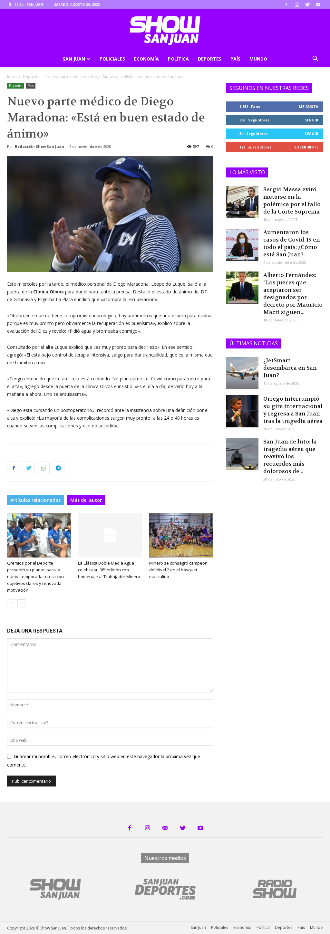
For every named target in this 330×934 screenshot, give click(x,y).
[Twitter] (307, 4)
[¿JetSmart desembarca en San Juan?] (242, 373)
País (235, 59)
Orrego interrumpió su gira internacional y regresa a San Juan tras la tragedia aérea (293, 409)
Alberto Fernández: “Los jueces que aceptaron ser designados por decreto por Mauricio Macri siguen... (293, 294)
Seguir (311, 120)
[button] (315, 59)
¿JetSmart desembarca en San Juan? (290, 368)
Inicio (12, 76)
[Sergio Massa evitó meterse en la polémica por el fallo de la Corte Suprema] (242, 202)
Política (178, 59)
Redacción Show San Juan (39, 146)
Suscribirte (306, 147)
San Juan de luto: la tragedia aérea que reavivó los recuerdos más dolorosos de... (290, 456)
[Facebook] (286, 4)
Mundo (258, 59)
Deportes (209, 59)
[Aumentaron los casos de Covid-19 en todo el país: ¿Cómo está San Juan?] (242, 245)
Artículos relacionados (35, 500)
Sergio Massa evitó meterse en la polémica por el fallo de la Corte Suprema (292, 200)
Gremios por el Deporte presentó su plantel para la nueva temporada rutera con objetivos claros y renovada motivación (35, 576)
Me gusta (308, 106)
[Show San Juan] (165, 30)
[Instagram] (297, 4)
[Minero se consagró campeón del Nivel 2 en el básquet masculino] (181, 535)
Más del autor (86, 500)
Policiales (112, 59)
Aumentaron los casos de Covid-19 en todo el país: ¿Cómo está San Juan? (291, 243)
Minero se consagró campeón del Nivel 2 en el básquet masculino (178, 569)
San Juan (74, 59)
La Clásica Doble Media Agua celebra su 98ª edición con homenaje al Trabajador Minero (109, 569)
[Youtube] (318, 4)
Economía (146, 59)
